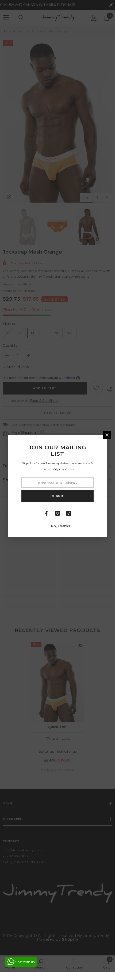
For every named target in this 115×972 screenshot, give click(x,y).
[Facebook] (46, 513)
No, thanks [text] (60, 526)
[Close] (107, 435)
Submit (57, 496)
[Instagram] (57, 513)
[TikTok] (68, 513)
